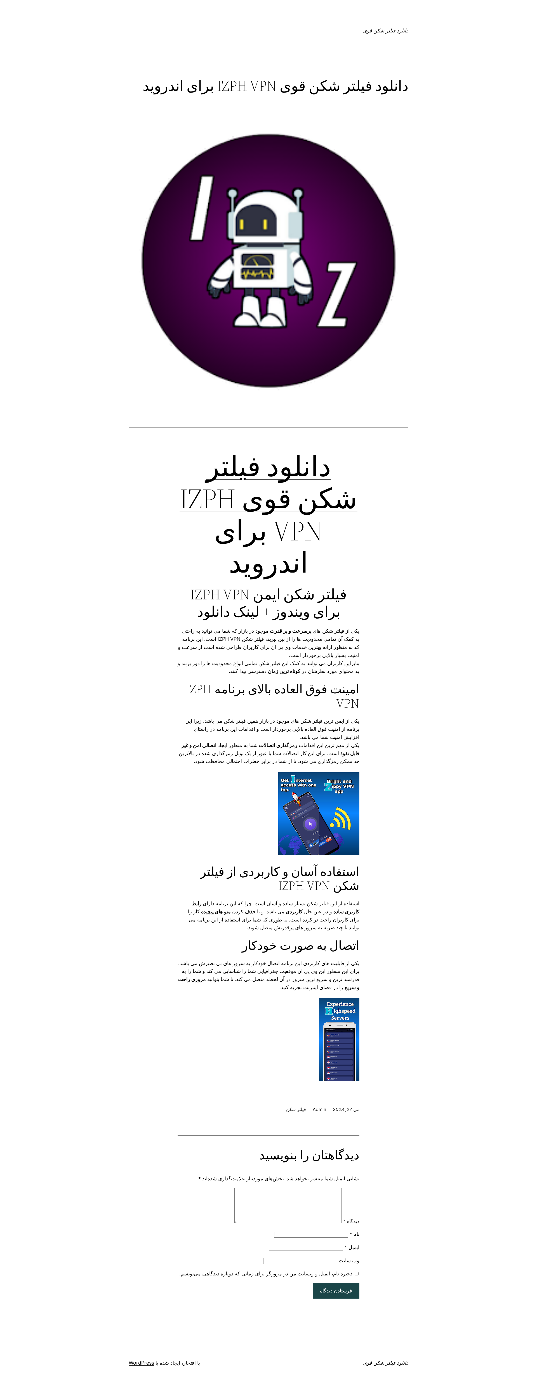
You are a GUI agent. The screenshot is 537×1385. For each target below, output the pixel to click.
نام (354, 1234)
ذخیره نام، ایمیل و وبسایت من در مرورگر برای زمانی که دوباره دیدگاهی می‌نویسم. (265, 1274)
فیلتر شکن (296, 1109)
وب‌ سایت (349, 1260)
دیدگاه (351, 1221)
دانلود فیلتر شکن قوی (385, 31)
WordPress (141, 1363)
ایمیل (352, 1247)
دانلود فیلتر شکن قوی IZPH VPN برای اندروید (268, 514)
